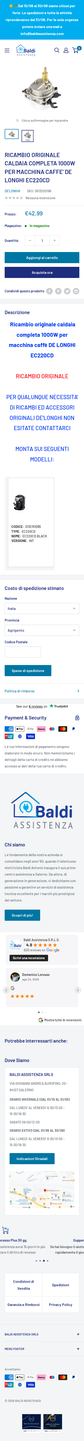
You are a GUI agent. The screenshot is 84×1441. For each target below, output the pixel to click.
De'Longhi (12, 191)
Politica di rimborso (20, 691)
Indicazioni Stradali (32, 1158)
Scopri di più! (22, 915)
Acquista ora (42, 272)
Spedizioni (60, 1285)
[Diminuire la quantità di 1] (30, 240)
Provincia (12, 620)
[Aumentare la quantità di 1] (55, 240)
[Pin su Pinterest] (58, 290)
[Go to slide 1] (39, 1012)
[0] (75, 50)
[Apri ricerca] (57, 50)
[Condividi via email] (76, 290)
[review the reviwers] (12, 989)
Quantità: (12, 240)
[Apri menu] (7, 50)
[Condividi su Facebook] (49, 290)
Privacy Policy (60, 1304)
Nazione (11, 598)
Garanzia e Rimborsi (23, 1304)
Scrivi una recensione (29, 958)
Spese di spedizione (28, 670)
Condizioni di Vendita (23, 1284)
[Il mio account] (66, 50)
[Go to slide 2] (42, 1012)
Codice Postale (16, 642)
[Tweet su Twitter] (67, 290)
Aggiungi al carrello (42, 257)
